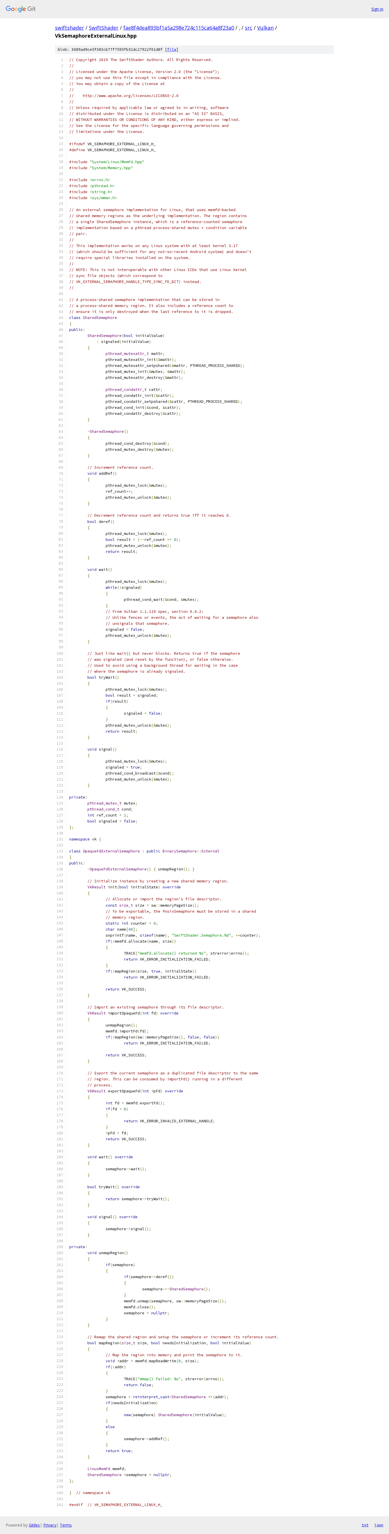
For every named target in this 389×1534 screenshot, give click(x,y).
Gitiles (34, 1525)
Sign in (377, 9)
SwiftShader (103, 27)
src (248, 27)
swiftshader (69, 27)
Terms (66, 1525)
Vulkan (265, 27)
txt (365, 1524)
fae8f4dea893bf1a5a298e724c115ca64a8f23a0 (178, 27)
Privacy (49, 1525)
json (378, 1524)
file (171, 49)
